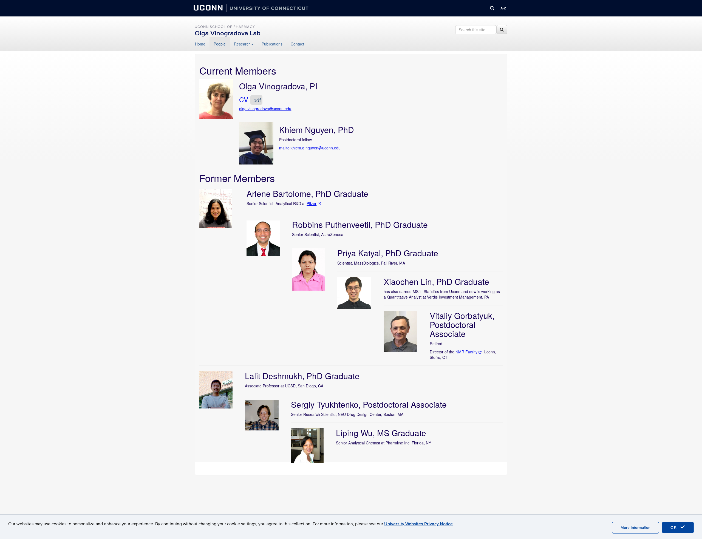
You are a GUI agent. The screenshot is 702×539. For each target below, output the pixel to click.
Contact (297, 44)
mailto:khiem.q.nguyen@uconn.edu (310, 148)
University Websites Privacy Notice (418, 524)
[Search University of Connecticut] (492, 8)
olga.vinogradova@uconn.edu (265, 108)
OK (674, 527)
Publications (272, 44)
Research (242, 44)
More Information (635, 527)
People (220, 44)
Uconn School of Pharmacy (225, 27)
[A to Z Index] (503, 8)
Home (200, 44)
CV (250, 99)
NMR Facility (466, 351)
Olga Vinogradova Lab (228, 33)
